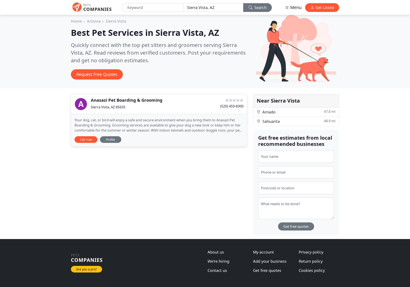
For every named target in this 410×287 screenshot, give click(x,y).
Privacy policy (311, 252)
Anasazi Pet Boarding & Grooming (127, 100)
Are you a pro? (86, 269)
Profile (110, 140)
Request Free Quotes (96, 74)
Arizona (94, 21)
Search (259, 7)
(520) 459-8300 (231, 106)
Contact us (217, 270)
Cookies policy (312, 270)
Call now (86, 140)
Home (76, 21)
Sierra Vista (116, 21)
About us (216, 252)
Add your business (270, 261)
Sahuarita (298, 121)
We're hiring (218, 261)
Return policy (311, 261)
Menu (295, 7)
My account (263, 252)
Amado (298, 112)
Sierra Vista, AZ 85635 (108, 107)
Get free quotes (296, 226)
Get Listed (324, 7)
